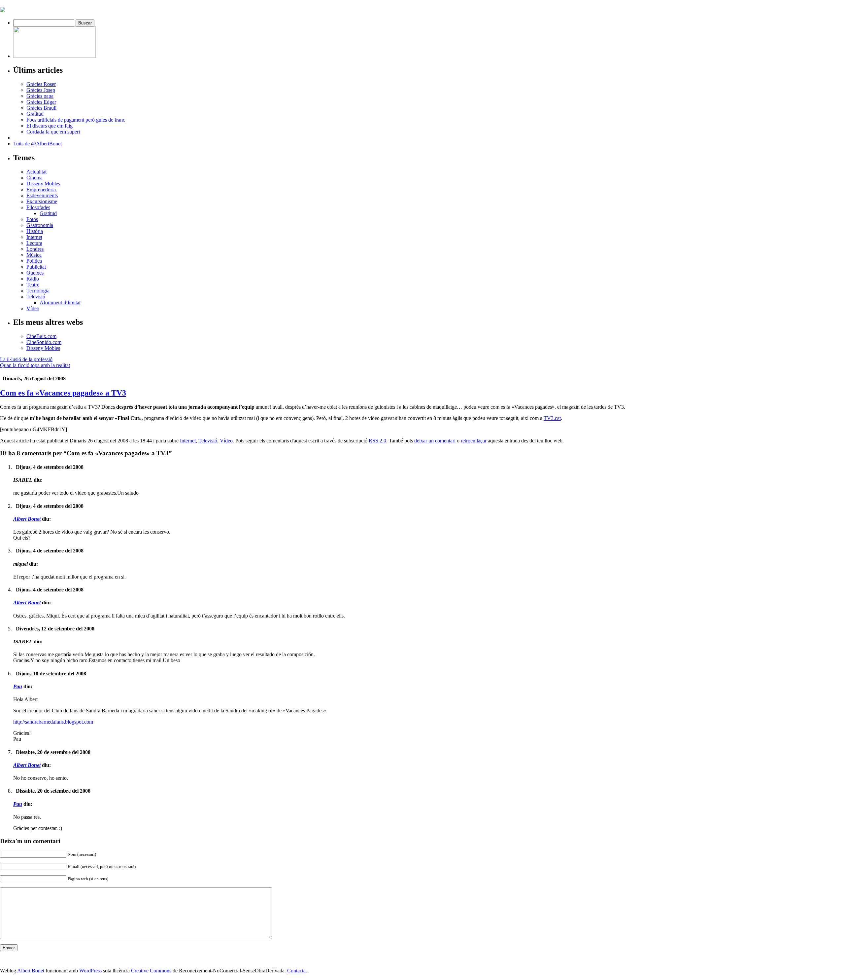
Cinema (34, 177)
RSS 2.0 (377, 440)
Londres (35, 249)
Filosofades (38, 207)
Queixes (35, 273)
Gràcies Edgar (41, 102)
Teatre (32, 284)
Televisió (35, 296)
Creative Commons (151, 970)
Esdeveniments (42, 195)
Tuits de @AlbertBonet (37, 143)
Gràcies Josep (40, 90)
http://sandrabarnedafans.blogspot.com (53, 722)
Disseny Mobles (43, 183)
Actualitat (36, 171)
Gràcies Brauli (41, 108)
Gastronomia (39, 225)
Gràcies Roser (41, 84)
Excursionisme (41, 201)
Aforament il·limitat (60, 302)
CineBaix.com (41, 336)
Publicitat (36, 267)
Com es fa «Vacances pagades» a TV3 (63, 393)
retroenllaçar (474, 440)
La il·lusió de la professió (26, 359)
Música (34, 255)
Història (34, 231)
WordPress (90, 970)
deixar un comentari (435, 440)
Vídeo (32, 308)
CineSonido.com (43, 342)
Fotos (32, 219)
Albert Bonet (27, 519)
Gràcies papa (39, 96)
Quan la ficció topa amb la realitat (35, 365)
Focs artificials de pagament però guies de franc (75, 120)
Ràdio (32, 279)
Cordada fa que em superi (53, 131)
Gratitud (35, 114)
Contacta (296, 970)
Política (34, 261)
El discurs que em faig (49, 126)
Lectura (34, 243)
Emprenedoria (41, 189)
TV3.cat (552, 418)
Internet (34, 237)
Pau (17, 686)
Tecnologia (38, 290)
